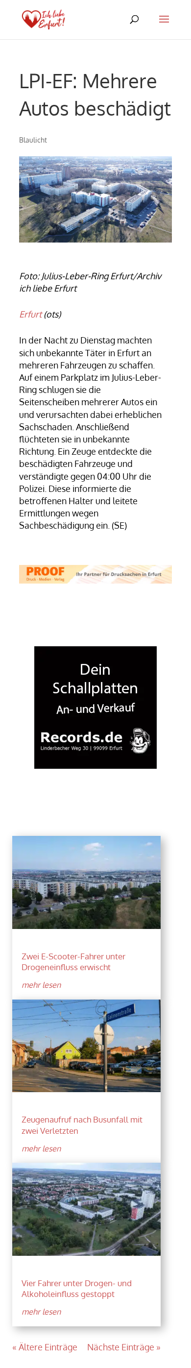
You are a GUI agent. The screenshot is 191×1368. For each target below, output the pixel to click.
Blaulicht (33, 140)
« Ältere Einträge (44, 1347)
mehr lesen (41, 985)
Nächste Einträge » (124, 1347)
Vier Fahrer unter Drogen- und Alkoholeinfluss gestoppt (77, 1288)
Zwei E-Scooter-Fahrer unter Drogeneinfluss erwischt (73, 961)
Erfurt (30, 314)
